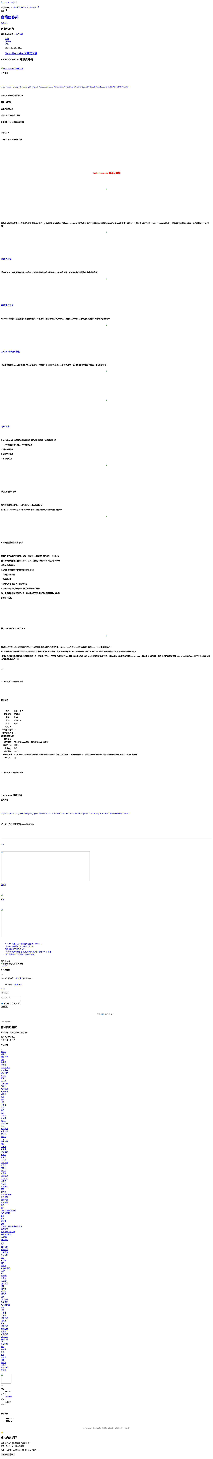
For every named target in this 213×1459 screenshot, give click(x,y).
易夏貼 (3, 1076)
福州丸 (3, 1121)
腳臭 (2, 1060)
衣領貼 (3, 1052)
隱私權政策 (119, 1428)
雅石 (2, 1205)
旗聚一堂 (4, 1092)
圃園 (2, 1360)
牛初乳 (3, 1184)
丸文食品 (4, 1089)
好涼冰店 (4, 1070)
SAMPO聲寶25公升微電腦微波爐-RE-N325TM (23, 944)
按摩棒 (3, 1321)
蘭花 (2, 1208)
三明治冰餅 (5, 1068)
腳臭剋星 (4, 1057)
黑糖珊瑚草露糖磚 (8, 1232)
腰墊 (2, 1218)
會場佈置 (4, 1252)
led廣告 (4, 1276)
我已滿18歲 (5, 1454)
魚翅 (2, 1126)
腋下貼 (3, 1078)
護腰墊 (3, 1221)
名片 (7, 44)
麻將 (2, 1307)
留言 (21, 978)
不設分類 (19, 34)
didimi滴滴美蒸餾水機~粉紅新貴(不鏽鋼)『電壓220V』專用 (28, 952)
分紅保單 (4, 1197)
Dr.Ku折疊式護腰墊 (8, 1210)
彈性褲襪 (4, 1300)
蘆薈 (2, 1347)
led (2, 1273)
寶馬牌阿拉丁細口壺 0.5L (15, 949)
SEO (2, 1242)
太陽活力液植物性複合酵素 (11, 1226)
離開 (12, 1454)
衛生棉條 (4, 1334)
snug (2, 844)
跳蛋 (2, 1323)
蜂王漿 (3, 1181)
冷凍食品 (4, 1123)
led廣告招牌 (5, 1268)
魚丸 (2, 1113)
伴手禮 (3, 1105)
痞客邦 (16, 978)
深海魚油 (4, 1187)
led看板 (4, 1281)
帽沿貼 (3, 1054)
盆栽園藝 (4, 1202)
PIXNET (89, 1428)
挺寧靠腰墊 (5, 1213)
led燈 (3, 1271)
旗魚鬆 (3, 1094)
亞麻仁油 (4, 1179)
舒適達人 (4, 1337)
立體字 (3, 1260)
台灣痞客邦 (10, 17)
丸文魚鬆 (4, 1302)
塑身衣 (3, 885)
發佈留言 (5, 1006)
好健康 (3, 1173)
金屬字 (3, 1266)
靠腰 (2, 1216)
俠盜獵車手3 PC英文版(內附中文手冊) (20, 954)
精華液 (3, 1349)
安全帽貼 (4, 1073)
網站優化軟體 (6, 1234)
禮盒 (2, 1102)
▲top (3, 988)
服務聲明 (127, 1428)
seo (2, 1341)
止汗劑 (3, 1081)
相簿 (7, 39)
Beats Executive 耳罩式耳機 (21, 53)
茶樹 (2, 1352)
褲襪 (2, 1297)
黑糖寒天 (4, 1229)
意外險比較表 (6, 1195)
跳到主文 (4, 23)
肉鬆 (2, 1099)
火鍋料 (3, 1118)
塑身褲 (3, 1365)
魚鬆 (2, 900)
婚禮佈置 (4, 1250)
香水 (2, 1355)
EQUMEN (5, 1367)
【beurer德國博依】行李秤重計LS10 (19, 946)
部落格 (8, 41)
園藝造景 (4, 1200)
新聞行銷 (4, 1344)
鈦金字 (3, 1278)
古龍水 (3, 1357)
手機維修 (4, 1329)
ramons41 (4, 966)
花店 (2, 1244)
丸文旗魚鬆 (5, 1305)
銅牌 (2, 1263)
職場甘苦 (18, 985)
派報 (2, 1258)
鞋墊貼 (3, 1086)
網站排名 (4, 1240)
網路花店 (4, 1247)
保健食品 (4, 1176)
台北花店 (4, 1255)
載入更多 (5, 993)
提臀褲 (3, 1370)
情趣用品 (4, 1318)
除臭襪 (3, 1062)
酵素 (2, 1189)
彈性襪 (3, 1294)
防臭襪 (3, 1065)
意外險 (3, 1192)
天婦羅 (3, 1115)
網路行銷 (4, 1339)
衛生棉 (3, 1331)
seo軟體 (4, 1237)
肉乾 (2, 1110)
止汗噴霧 (4, 1084)
